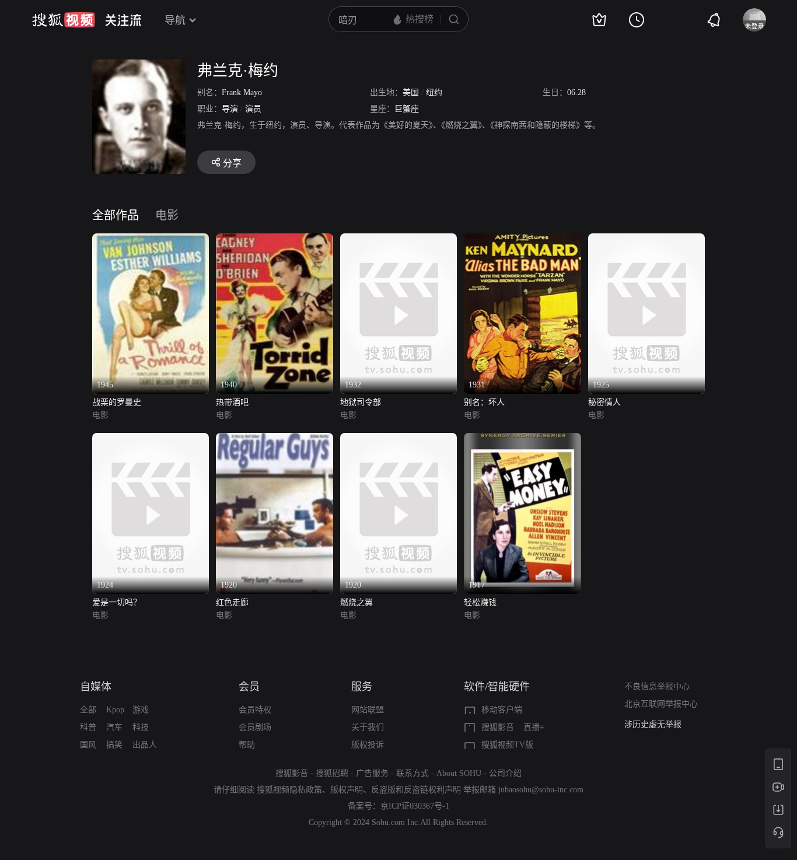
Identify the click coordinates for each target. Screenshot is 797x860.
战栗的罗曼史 (116, 402)
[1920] (274, 440)
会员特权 (255, 709)
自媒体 (95, 687)
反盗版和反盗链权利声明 (416, 789)
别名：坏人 (484, 402)
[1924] (150, 440)
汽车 (114, 727)
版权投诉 (367, 744)
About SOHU (458, 773)
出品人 (144, 744)
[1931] (522, 240)
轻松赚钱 (480, 602)
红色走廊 (232, 602)
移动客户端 (501, 709)
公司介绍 (505, 773)
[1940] (274, 240)
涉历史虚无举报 (652, 724)
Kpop (115, 709)
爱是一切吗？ (116, 602)
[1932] (398, 240)
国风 (88, 744)
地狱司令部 (360, 402)
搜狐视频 (63, 19)
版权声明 (346, 789)
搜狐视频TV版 (507, 744)
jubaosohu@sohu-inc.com (540, 789)
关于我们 (367, 727)
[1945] (150, 240)
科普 (88, 727)
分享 (232, 163)
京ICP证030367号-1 (414, 806)
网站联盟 (367, 709)
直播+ (533, 727)
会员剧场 (255, 727)
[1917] (522, 440)
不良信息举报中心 (657, 686)
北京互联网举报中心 (661, 704)
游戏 (140, 709)
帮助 (247, 744)
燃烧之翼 (356, 602)
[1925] (646, 240)
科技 (140, 727)
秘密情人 (604, 402)
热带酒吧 (232, 402)
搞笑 (114, 744)
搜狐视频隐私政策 (289, 789)
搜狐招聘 (332, 773)
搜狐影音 (497, 727)
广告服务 (372, 773)
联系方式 (412, 773)
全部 (88, 709)
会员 (249, 687)
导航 (175, 20)
